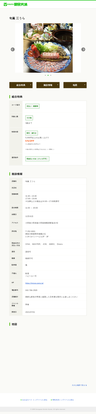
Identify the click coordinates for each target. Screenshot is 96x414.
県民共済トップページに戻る (63, 400)
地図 (75, 85)
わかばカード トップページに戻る (34, 400)
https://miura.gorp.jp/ (34, 283)
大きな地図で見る (78, 385)
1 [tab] (45, 75)
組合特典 (21, 85)
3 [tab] (50, 75)
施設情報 (48, 85)
